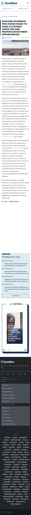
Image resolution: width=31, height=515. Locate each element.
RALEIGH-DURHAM (7, 489)
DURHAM (7, 457)
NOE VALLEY (25, 479)
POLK (28, 484)
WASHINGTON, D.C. (20, 501)
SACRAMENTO (25, 489)
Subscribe (5, 385)
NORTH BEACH (7, 481)
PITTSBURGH (21, 484)
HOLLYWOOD (17, 464)
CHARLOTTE (12, 447)
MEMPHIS (5, 474)
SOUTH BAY (7, 437)
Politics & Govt (13, 16)
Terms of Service (7, 421)
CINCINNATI (26, 447)
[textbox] (7, 8)
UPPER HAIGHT (10, 501)
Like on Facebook (7, 391)
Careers (4, 411)
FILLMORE (14, 459)
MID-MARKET (18, 474)
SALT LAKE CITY (7, 491)
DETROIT (26, 452)
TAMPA (26, 496)
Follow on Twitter (7, 388)
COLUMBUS (24, 449)
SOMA (25, 494)
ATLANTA (21, 442)
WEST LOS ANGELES (16, 504)
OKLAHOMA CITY (17, 481)
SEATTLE (20, 494)
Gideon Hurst (8, 37)
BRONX (19, 444)
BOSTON (13, 444)
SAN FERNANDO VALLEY (10, 494)
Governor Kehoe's (7, 84)
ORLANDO (25, 481)
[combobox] (7, 8)
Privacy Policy (6, 417)
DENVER (20, 452)
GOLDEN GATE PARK (22, 462)
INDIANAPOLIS (15, 467)
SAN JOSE (14, 437)
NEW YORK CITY (16, 479)
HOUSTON (7, 467)
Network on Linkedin (8, 395)
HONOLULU (24, 464)
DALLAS (14, 452)
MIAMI (10, 474)
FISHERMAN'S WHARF (10, 462)
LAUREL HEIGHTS (15, 469)
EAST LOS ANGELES (16, 457)
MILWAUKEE (26, 474)
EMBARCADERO (6, 459)
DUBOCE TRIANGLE (24, 454)
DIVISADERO (5, 454)
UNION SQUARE (24, 499)
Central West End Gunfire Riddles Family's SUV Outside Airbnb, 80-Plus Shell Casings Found (16, 289)
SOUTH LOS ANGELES (8, 496)
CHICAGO (19, 447)
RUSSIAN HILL (17, 489)
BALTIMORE (6, 444)
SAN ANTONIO (17, 491)
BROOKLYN (25, 444)
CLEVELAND (16, 449)
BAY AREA (5, 442)
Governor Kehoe (17, 148)
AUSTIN (27, 442)
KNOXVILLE (23, 467)
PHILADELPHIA (6, 484)
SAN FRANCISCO (23, 437)
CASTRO (5, 447)
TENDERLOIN (7, 499)
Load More (15, 296)
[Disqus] (15, 227)
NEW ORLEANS (6, 479)
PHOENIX (14, 484)
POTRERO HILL (13, 486)
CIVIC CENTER (8, 449)
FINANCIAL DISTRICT (24, 459)
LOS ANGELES (24, 469)
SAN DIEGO (25, 491)
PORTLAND (5, 486)
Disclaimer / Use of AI (8, 424)
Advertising (5, 414)
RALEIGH (27, 486)
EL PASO (25, 457)
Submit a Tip (6, 408)
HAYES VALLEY (7, 464)
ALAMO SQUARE (13, 442)
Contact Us (5, 401)
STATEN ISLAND (19, 496)
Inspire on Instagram (8, 398)
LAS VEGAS (6, 469)
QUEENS (21, 486)
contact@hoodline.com (8, 379)
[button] (4, 350)
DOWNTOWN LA (14, 454)
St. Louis (4, 16)
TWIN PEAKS (15, 499)
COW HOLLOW (6, 452)
